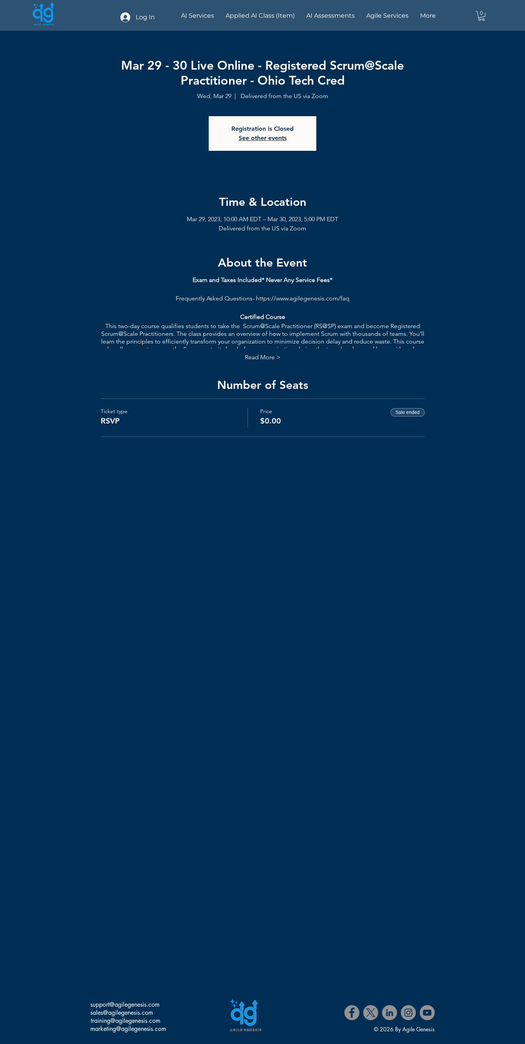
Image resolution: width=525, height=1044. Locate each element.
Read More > (263, 357)
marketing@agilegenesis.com (128, 1029)
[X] (370, 1012)
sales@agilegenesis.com (121, 1013)
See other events (263, 138)
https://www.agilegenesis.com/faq (302, 298)
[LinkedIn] (389, 1012)
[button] (481, 16)
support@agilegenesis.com (124, 1005)
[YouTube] (427, 1012)
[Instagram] (408, 1012)
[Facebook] (351, 1012)
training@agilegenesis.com (125, 1021)
